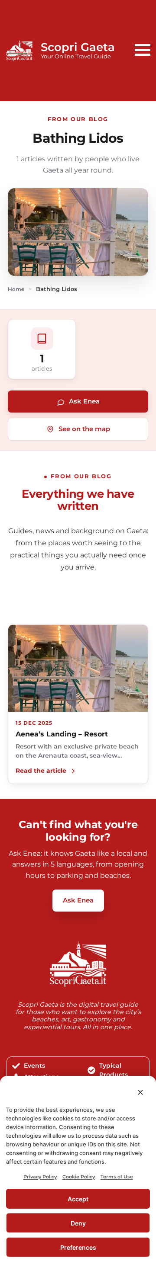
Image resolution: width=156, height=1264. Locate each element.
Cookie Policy (78, 1177)
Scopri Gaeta (78, 47)
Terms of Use (117, 1177)
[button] (140, 1092)
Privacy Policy (40, 1177)
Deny (78, 1223)
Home (16, 289)
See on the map (84, 429)
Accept (78, 1199)
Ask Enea (84, 401)
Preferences (78, 1247)
